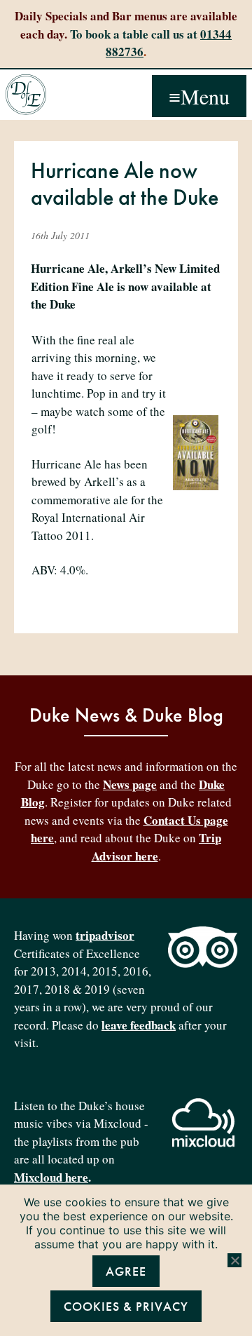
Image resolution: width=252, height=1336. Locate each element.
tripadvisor (105, 935)
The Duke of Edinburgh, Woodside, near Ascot (26, 95)
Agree (126, 1271)
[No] (234, 1260)
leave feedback (139, 1025)
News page (130, 784)
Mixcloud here (51, 1177)
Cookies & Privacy (126, 1306)
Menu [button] (205, 96)
